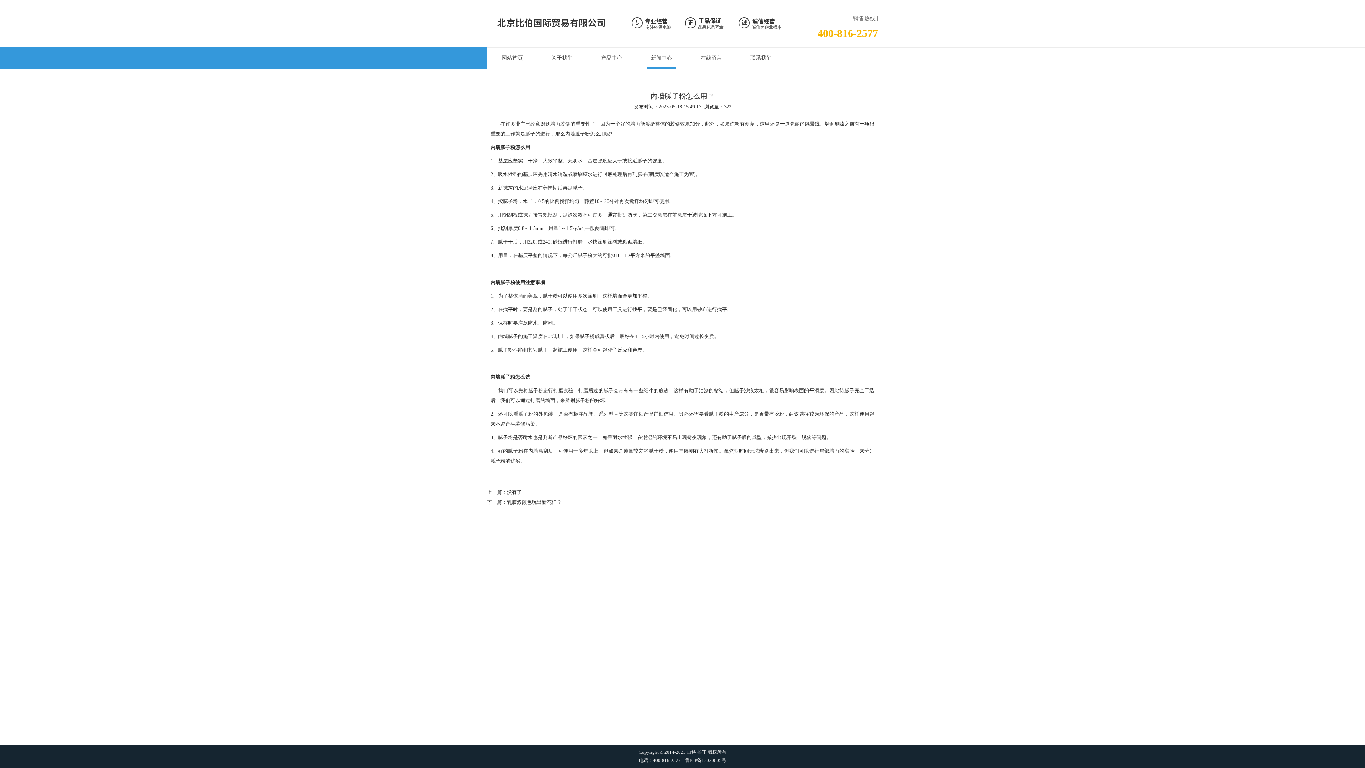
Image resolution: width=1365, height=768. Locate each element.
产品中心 (611, 58)
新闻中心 (661, 58)
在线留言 (711, 58)
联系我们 (761, 58)
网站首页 (512, 58)
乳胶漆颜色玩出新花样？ (534, 502)
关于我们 (562, 58)
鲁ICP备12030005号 (705, 760)
